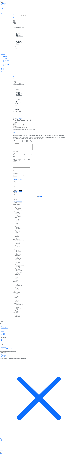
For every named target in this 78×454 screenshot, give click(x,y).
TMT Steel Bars (5, 59)
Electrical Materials (18, 41)
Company (16, 48)
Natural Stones (18, 39)
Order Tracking (3, 71)
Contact (17, 50)
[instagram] (1, 13)
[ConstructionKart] (15, 14)
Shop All (14, 28)
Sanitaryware (17, 44)
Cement (17, 34)
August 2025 (3, 4)
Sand (2, 8)
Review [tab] (15, 132)
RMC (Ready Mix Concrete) (19, 36)
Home (15, 87)
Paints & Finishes (18, 40)
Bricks (2, 7)
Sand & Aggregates (18, 35)
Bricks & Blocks (18, 33)
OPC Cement (20, 118)
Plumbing (17, 43)
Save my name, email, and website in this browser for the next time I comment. (23, 154)
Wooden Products (18, 102)
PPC (38, 138)
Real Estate (16, 46)
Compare (14, 123)
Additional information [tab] (17, 131)
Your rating (14, 160)
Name (14, 151)
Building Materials (3, 55)
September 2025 (3, 3)
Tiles (3, 61)
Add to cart (14, 126)
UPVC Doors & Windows (6, 60)
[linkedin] (1, 12)
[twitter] (1, 11)
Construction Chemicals (19, 42)
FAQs (16, 49)
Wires (3, 67)
